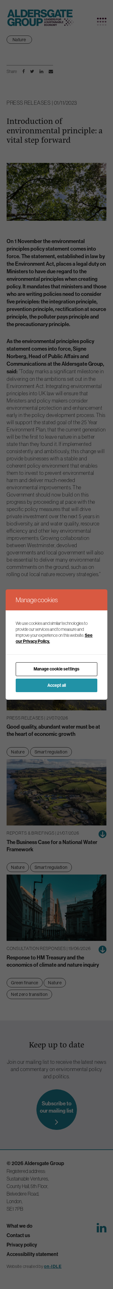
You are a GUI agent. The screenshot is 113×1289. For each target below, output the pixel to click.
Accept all (56, 685)
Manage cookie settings (56, 669)
